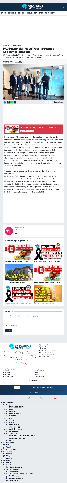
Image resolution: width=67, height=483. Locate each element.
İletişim (8, 463)
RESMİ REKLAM (50, 13)
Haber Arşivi (45, 357)
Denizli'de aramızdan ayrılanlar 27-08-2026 (47, 261)
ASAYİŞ (37, 369)
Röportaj (9, 454)
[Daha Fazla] (15, 102)
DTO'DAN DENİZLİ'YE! (8, 13)
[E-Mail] (16, 233)
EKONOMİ (8, 373)
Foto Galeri (10, 443)
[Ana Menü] (4, 7)
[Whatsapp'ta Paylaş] (11, 102)
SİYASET (7, 375)
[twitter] (28, 398)
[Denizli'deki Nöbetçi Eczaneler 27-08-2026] (19, 252)
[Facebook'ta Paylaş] (5, 102)
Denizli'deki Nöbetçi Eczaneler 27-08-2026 (17, 261)
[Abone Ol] (58, 102)
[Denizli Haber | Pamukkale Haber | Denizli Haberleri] (33, 7)
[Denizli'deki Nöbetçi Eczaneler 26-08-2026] (48, 272)
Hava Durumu (46, 347)
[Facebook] (15, 363)
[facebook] (14, 398)
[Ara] (63, 7)
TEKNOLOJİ (13, 434)
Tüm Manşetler (46, 353)
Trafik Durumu (46, 349)
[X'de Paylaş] (8, 102)
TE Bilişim (37, 393)
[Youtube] (25, 363)
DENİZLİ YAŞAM (9, 377)
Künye (8, 460)
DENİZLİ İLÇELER (31, 13)
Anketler (9, 458)
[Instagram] (22, 363)
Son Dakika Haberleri (48, 355)
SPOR (41, 13)
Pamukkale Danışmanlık (17, 438)
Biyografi (9, 456)
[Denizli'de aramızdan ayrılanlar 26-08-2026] (19, 293)
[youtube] (55, 398)
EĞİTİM (37, 375)
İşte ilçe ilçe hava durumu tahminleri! (45, 303)
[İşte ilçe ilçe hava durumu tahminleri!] (48, 293)
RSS (17, 387)
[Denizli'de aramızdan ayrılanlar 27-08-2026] (48, 252)
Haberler (6, 45)
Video (8, 445)
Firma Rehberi (11, 449)
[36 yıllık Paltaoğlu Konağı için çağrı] (19, 272)
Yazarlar (9, 447)
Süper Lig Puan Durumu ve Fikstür (21, 474)
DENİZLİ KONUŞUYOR (16, 429)
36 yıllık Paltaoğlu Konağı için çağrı (15, 282)
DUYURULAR (13, 431)
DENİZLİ (21, 13)
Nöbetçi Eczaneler (47, 345)
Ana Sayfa (9, 402)
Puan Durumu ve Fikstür (49, 351)
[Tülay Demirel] (9, 231)
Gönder (8, 330)
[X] (19, 363)
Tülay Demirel (19, 230)
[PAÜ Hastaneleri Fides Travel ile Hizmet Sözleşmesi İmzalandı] (33, 82)
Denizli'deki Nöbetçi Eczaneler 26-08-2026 (47, 282)
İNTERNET (12, 440)
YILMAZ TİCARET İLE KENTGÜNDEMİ (22, 436)
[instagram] (41, 398)
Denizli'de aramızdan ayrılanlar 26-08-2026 (18, 303)
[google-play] (33, 380)
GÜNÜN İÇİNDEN (16, 45)
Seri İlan (9, 451)
